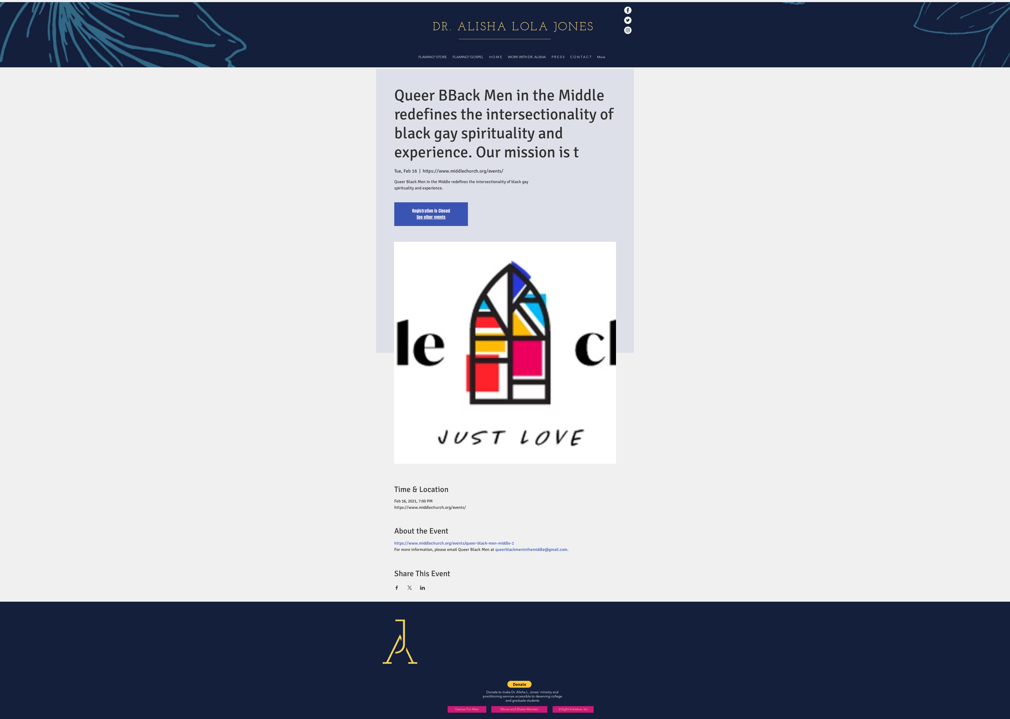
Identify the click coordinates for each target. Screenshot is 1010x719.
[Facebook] (628, 10)
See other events (431, 217)
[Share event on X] (409, 588)
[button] (519, 684)
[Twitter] (628, 20)
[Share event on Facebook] (396, 588)
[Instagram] (628, 30)
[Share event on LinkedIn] (422, 588)
